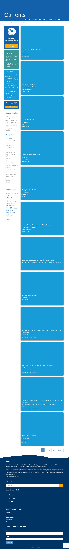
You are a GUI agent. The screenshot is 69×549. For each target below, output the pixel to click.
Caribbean (15, 193)
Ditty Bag (7, 158)
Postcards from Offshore (9, 179)
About (60, 19)
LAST (60, 450)
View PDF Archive (11, 107)
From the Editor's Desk (11, 165)
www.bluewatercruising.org (12, 476)
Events (34, 19)
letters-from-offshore (10, 174)
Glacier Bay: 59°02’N (11, 120)
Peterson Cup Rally (10, 176)
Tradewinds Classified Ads (13, 515)
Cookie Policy (37, 547)
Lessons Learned (10, 169)
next (54, 450)
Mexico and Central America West (11, 208)
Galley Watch (8, 167)
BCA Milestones (9, 147)
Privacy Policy (31, 547)
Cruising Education (9, 195)
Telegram (7, 182)
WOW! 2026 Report (10, 91)
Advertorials (8, 138)
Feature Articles (9, 163)
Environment (8, 160)
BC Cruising (8, 145)
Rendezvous (12, 214)
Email (7, 536)
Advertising (9, 519)
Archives (8, 512)
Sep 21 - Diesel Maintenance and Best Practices (10, 65)
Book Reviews (9, 150)
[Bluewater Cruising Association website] (11, 31)
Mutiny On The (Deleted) (9, 129)
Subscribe (9, 542)
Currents (15, 12)
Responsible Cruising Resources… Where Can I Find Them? (11, 80)
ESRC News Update (10, 97)
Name (7, 531)
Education (42, 19)
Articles (27, 19)
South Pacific (9, 215)
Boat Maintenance (9, 193)
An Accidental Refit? (10, 122)
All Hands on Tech (10, 140)
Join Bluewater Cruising (12, 45)
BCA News (52, 19)
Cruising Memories (10, 152)
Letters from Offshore (11, 172)
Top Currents (8, 185)
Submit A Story (10, 517)
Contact (8, 521)
